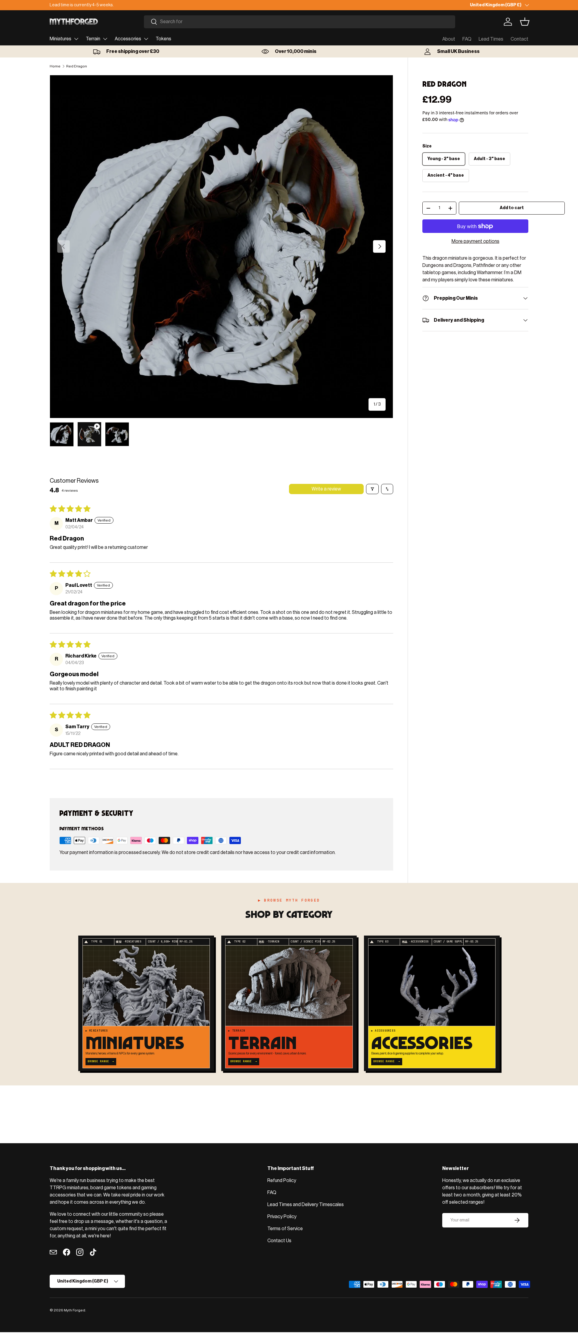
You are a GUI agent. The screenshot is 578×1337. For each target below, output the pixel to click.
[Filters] (372, 489)
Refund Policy (281, 1180)
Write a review (326, 489)
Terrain (93, 38)
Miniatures (60, 38)
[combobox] (299, 21)
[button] (524, 21)
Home (55, 66)
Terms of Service (285, 1228)
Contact (519, 39)
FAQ (466, 39)
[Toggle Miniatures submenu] (76, 38)
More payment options (475, 241)
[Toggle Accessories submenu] (146, 38)
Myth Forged (74, 1310)
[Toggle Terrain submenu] (105, 38)
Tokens (163, 38)
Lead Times (491, 39)
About (448, 39)
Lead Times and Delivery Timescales (305, 1204)
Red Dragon (76, 66)
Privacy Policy (282, 1216)
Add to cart (512, 208)
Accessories (128, 38)
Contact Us (279, 1240)
